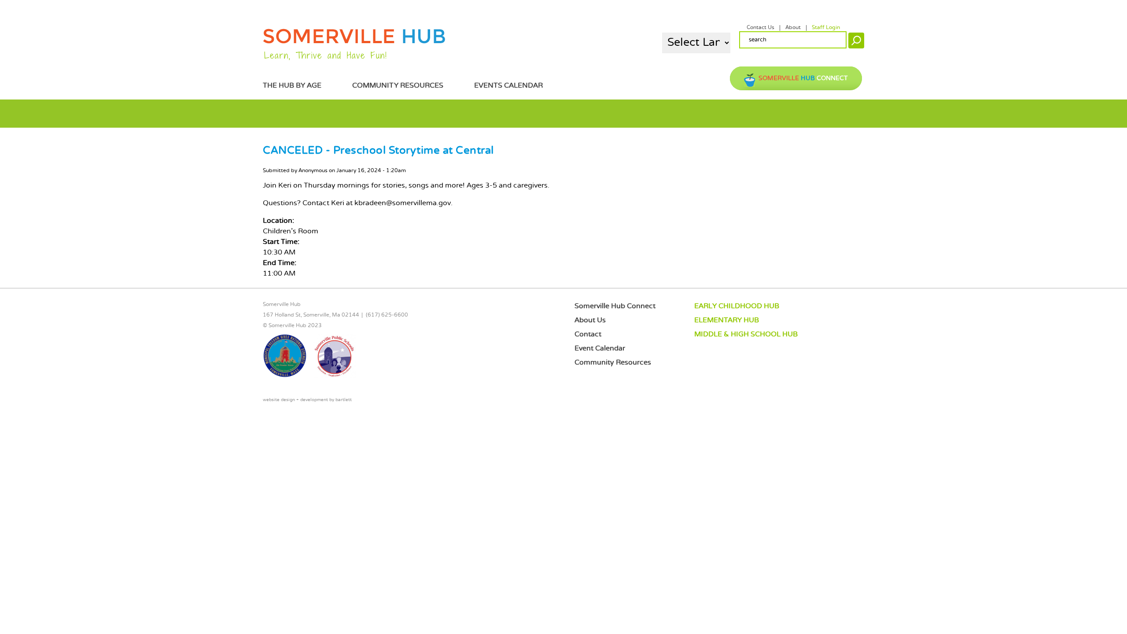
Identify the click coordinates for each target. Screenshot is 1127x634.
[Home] (354, 42)
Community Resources (397, 85)
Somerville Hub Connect (615, 306)
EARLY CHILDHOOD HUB (736, 306)
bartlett (343, 400)
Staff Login (826, 28)
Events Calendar (508, 85)
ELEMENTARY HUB (726, 320)
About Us (590, 320)
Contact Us (760, 28)
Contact (588, 334)
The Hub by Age (292, 85)
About (793, 28)
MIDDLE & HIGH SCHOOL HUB (746, 334)
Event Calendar (600, 348)
